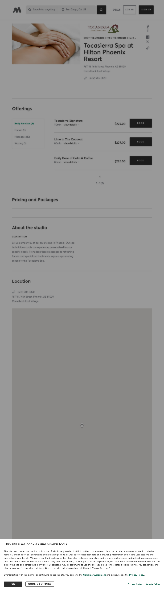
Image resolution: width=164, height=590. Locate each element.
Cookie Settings (40, 584)
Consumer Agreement (94, 575)
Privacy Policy (136, 575)
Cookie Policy (153, 584)
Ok (13, 584)
